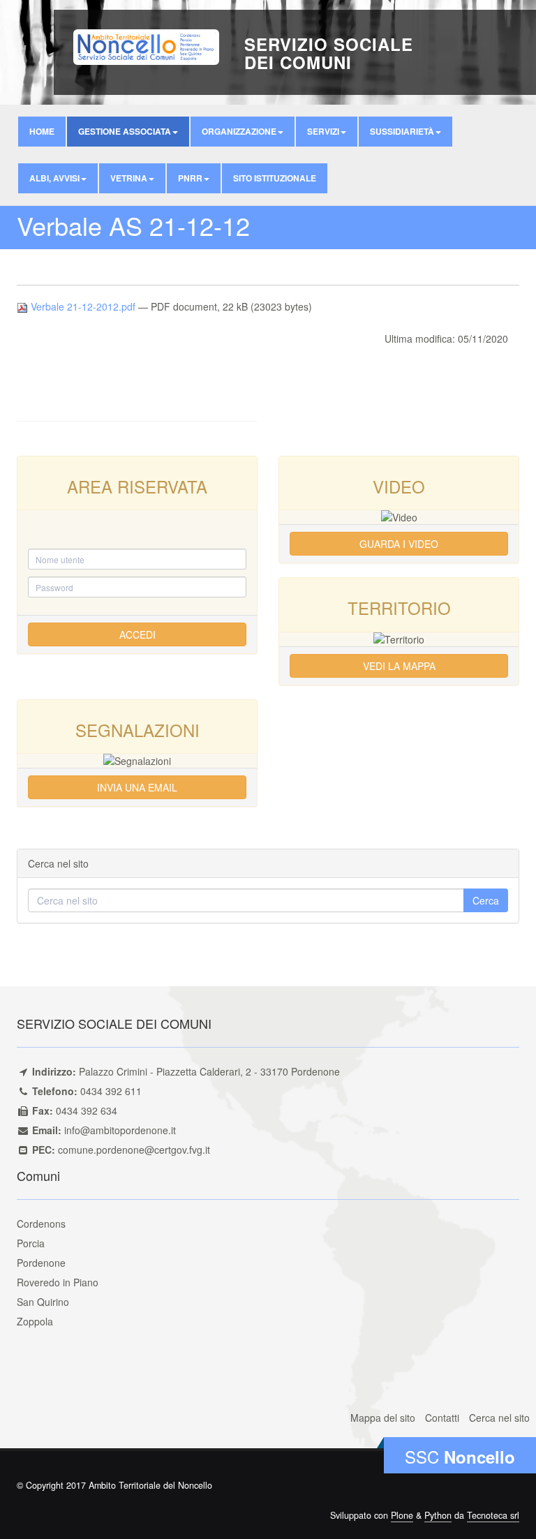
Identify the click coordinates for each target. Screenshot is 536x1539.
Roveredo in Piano (57, 1282)
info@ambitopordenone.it (120, 1130)
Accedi (137, 634)
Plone (402, 1515)
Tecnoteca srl (493, 1515)
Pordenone (41, 1263)
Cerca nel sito (499, 1418)
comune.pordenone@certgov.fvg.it (134, 1150)
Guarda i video (398, 544)
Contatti (442, 1418)
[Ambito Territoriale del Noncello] (146, 45)
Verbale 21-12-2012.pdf (83, 306)
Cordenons (41, 1224)
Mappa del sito (382, 1418)
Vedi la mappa (399, 666)
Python (438, 1515)
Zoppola (35, 1321)
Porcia (31, 1243)
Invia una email (137, 787)
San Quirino (43, 1302)
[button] (128, 132)
